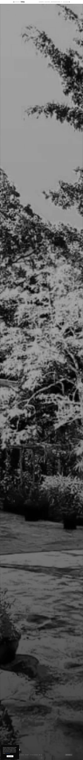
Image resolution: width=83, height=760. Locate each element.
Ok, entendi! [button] (10, 756)
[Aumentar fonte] (66, 2)
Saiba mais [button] (8, 753)
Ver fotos (68, 754)
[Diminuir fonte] (64, 2)
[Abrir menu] (69, 2)
